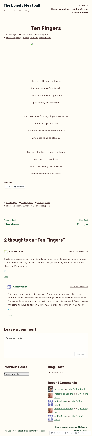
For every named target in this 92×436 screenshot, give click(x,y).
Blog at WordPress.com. (34, 431)
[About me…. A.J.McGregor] (83, 5)
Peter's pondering (63, 393)
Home (54, 9)
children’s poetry (13, 38)
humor (26, 38)
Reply (6, 277)
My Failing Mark (77, 389)
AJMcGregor (11, 34)
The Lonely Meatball (22, 5)
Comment (80, 354)
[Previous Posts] (86, 5)
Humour (34, 38)
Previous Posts (80, 12)
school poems (45, 38)
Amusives (59, 389)
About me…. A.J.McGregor (73, 9)
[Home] (80, 5)
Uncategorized (43, 34)
